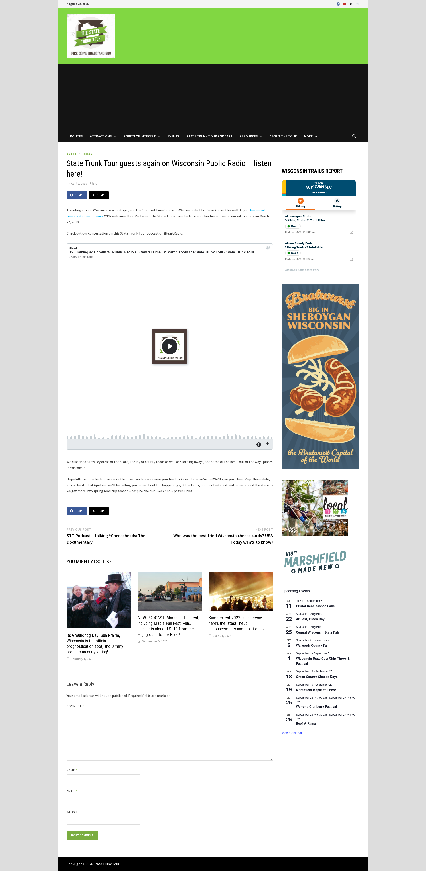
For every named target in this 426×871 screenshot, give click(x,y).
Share (79, 195)
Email (72, 791)
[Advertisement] (213, 97)
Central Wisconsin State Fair (317, 632)
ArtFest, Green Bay (310, 619)
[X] (351, 3)
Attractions (101, 136)
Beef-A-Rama (306, 723)
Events (173, 136)
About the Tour (283, 136)
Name (72, 770)
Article (72, 154)
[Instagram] (357, 3)
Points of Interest (140, 136)
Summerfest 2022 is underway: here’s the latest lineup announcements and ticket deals (236, 623)
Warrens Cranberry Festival (316, 706)
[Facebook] (338, 3)
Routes (76, 136)
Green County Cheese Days (317, 676)
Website (73, 812)
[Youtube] (345, 3)
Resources (249, 136)
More (308, 136)
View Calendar (292, 732)
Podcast (87, 154)
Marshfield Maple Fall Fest (316, 689)
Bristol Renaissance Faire (315, 606)
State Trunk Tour (106, 864)
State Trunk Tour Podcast (209, 136)
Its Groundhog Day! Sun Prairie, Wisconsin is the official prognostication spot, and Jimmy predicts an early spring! (95, 644)
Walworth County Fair (312, 645)
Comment (75, 706)
